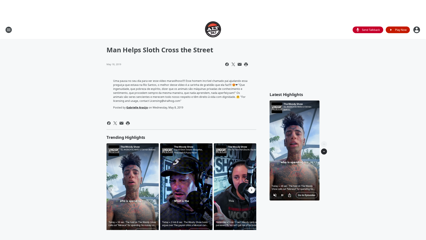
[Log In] (417, 29)
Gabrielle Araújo (137, 107)
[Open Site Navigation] (8, 29)
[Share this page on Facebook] (227, 64)
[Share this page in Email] (239, 64)
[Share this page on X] (233, 64)
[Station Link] (213, 29)
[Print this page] (246, 64)
